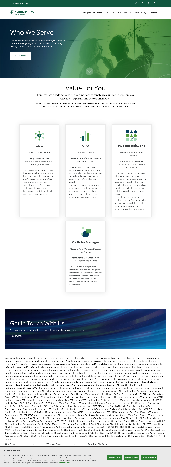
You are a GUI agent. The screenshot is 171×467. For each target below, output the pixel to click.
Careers (153, 13)
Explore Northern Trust (19, 3)
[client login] (155, 3)
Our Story (110, 13)
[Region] (136, 3)
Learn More (20, 56)
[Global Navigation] (31, 3)
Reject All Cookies (131, 457)
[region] (85, 456)
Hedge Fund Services (92, 13)
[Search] (149, 3)
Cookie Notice (64, 463)
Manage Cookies (115, 457)
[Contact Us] (142, 3)
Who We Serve (124, 13)
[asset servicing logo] (25, 12)
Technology (140, 13)
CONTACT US (17, 336)
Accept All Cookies (149, 457)
